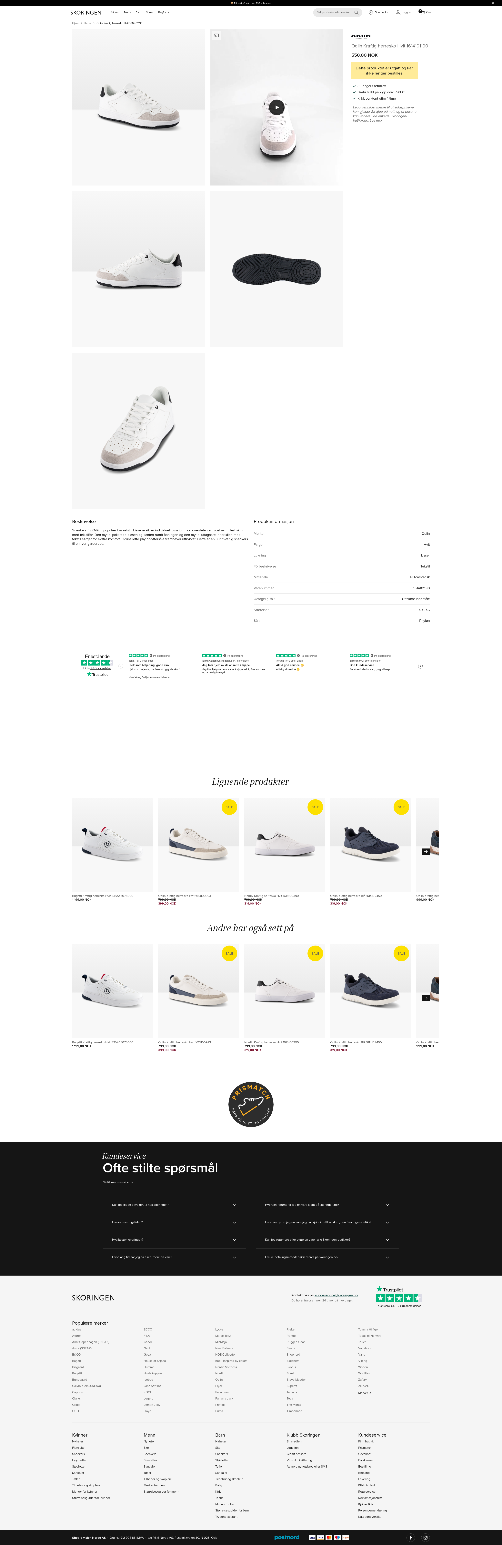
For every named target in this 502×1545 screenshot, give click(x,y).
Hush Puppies (153, 1373)
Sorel (290, 1373)
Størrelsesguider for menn (161, 1491)
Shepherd (293, 1354)
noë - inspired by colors (231, 1361)
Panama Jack (224, 1398)
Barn (138, 12)
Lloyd (147, 1411)
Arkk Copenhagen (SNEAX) (90, 1342)
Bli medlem (294, 1441)
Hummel (149, 1367)
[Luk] (493, 3)
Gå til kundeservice (116, 1182)
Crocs (76, 1405)
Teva (290, 1398)
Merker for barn (225, 1504)
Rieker (291, 1329)
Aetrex (76, 1336)
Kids (218, 1491)
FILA (147, 1336)
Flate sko (78, 1448)
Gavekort (364, 1454)
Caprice (77, 1392)
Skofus (291, 1367)
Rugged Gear (296, 1342)
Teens (219, 1498)
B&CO (76, 1354)
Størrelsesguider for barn (232, 1510)
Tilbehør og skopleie (86, 1485)
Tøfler (76, 1479)
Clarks (76, 1398)
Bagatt (76, 1361)
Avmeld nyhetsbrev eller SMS (307, 1466)
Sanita (291, 1348)
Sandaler (78, 1473)
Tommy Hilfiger (368, 1329)
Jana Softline (153, 1386)
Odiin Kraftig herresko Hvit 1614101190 (119, 23)
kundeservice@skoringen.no (336, 1295)
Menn (127, 12)
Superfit (292, 1386)
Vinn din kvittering (299, 1460)
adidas (76, 1329)
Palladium (222, 1392)
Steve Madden (296, 1379)
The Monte (294, 1405)
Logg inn (293, 1448)
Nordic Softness (226, 1367)
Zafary (362, 1379)
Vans (361, 1354)
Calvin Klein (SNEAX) (86, 1386)
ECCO (148, 1329)
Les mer (267, 3)
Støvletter (78, 1466)
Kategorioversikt (369, 1517)
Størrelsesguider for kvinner (91, 1498)
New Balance (224, 1348)
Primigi (220, 1405)
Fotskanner (366, 1460)
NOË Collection (225, 1354)
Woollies (364, 1373)
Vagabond (365, 1348)
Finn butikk (366, 1441)
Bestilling (364, 1466)
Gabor (148, 1342)
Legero (148, 1398)
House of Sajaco (155, 1361)
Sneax (150, 12)
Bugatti (77, 1373)
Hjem (75, 23)
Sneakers (78, 1454)
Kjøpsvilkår (365, 1504)
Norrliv (219, 1373)
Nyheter (77, 1441)
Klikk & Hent (366, 1485)
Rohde (291, 1336)
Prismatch (365, 1448)
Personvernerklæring (372, 1510)
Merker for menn (155, 1485)
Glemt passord (296, 1454)
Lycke (219, 1329)
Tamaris (292, 1392)
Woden (363, 1367)
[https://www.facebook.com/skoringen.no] (411, 1537)
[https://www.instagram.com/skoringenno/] (425, 1537)
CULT (75, 1411)
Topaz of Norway (369, 1336)
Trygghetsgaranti (226, 1517)
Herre (87, 23)
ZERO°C (363, 1386)
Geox (147, 1354)
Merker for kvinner (84, 1491)
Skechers (293, 1361)
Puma (219, 1411)
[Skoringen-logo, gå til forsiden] (86, 13)
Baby (218, 1485)
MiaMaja (221, 1342)
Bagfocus (164, 12)
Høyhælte (79, 1460)
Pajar (218, 1386)
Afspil (277, 107)
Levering (364, 1479)
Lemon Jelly (152, 1405)
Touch (362, 1342)
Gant (147, 1348)
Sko (146, 1448)
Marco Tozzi (223, 1336)
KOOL (148, 1392)
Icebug (148, 1379)
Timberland (294, 1411)
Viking (362, 1361)
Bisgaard (78, 1367)
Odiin (219, 1379)
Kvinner (114, 12)
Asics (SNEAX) (82, 1348)
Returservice (367, 1491)
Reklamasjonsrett (370, 1498)
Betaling (364, 1473)
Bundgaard (79, 1379)
